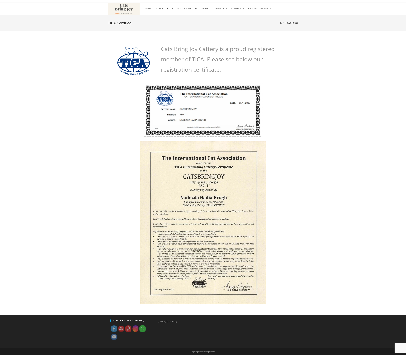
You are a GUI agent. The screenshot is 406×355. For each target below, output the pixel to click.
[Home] (281, 22)
